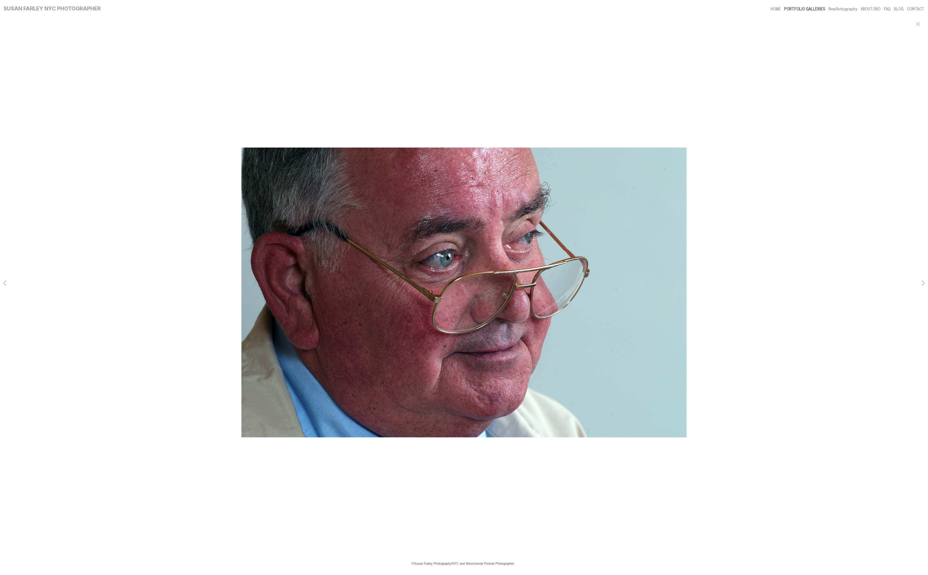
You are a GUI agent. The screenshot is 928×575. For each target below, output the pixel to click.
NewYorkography (842, 8)
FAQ (887, 8)
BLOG (899, 8)
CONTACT (915, 8)
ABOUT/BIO (870, 8)
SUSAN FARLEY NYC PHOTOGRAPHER (52, 8)
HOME (775, 8)
